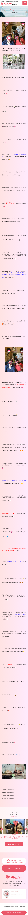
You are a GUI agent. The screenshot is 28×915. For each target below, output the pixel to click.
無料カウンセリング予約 (14, 868)
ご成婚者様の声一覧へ (14, 844)
